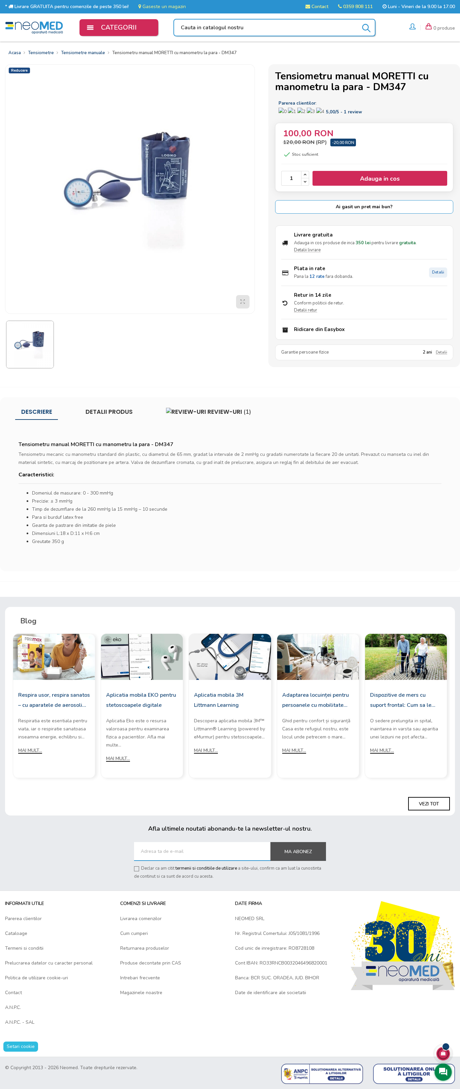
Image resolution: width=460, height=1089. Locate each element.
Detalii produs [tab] (109, 412)
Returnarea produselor (144, 948)
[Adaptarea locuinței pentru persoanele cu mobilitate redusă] (318, 656)
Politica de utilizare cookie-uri (36, 978)
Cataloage (16, 933)
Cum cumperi (134, 933)
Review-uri (228, 412)
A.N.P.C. (13, 1007)
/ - (344, 112)
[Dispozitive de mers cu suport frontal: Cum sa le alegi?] (406, 656)
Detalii (438, 272)
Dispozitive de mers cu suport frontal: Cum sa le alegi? (400, 700)
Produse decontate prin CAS (150, 963)
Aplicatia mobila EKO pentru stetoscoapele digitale (141, 700)
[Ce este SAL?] (322, 1073)
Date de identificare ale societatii (270, 992)
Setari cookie (21, 1046)
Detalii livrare (307, 250)
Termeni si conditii (24, 948)
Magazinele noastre (141, 992)
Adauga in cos (380, 179)
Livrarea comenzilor (141, 918)
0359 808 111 (357, 6)
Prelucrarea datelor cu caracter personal (49, 963)
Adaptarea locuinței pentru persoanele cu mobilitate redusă (315, 700)
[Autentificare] (412, 28)
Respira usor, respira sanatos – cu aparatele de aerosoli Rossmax (54, 700)
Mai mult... (30, 750)
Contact (319, 6)
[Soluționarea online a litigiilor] (414, 1073)
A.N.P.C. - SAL (19, 1022)
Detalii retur (305, 310)
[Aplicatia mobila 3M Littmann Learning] (230, 656)
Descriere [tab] (36, 412)
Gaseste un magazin (163, 6)
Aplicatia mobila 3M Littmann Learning (218, 700)
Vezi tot (429, 804)
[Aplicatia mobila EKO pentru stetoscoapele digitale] (142, 656)
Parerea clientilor (23, 918)
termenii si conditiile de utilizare (206, 868)
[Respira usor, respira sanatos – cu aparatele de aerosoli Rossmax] (54, 656)
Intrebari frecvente (140, 978)
